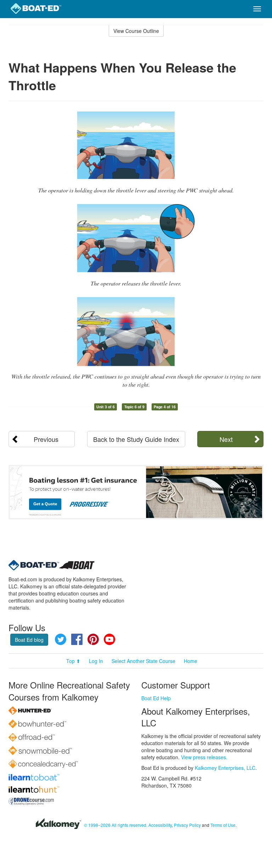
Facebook (77, 639)
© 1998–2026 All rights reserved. (115, 825)
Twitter (60, 639)
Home (190, 660)
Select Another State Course (143, 660)
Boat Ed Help (156, 698)
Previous (46, 439)
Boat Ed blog (29, 639)
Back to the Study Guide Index (136, 439)
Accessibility (160, 825)
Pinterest (93, 639)
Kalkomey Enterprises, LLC (225, 767)
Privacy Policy (187, 825)
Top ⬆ (73, 660)
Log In (96, 660)
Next (226, 439)
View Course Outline (136, 30)
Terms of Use (223, 825)
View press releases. (204, 757)
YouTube (109, 639)
